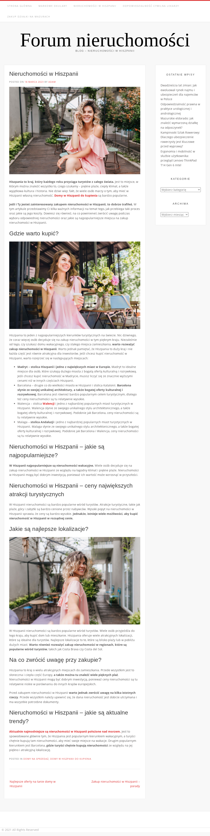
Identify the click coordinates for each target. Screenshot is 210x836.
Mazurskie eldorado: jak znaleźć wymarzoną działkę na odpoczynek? (179, 122)
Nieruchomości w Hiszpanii (95, 5)
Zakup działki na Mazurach (28, 16)
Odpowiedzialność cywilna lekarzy (151, 5)
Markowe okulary (53, 5)
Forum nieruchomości (105, 39)
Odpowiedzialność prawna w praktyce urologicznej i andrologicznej (180, 108)
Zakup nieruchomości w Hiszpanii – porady (115, 784)
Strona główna (19, 5)
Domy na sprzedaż (36, 758)
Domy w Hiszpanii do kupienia (70, 758)
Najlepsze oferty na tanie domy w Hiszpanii (33, 784)
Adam (52, 81)
